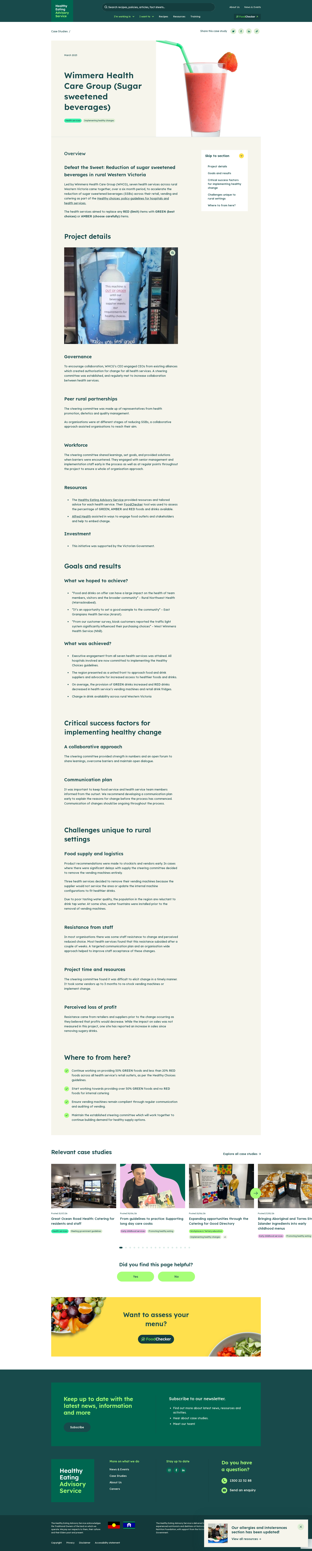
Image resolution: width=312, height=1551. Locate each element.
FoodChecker (133, 504)
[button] (124, 17)
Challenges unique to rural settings (222, 196)
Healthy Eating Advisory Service (101, 500)
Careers (115, 1488)
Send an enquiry (243, 1490)
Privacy (70, 1542)
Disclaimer (84, 1542)
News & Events (252, 7)
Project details (217, 166)
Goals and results (219, 173)
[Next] (255, 1193)
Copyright (56, 1542)
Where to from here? (222, 205)
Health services (72, 120)
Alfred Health (81, 516)
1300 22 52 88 (241, 1480)
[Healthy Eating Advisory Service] (62, 11)
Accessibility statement (107, 1542)
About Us (234, 7)
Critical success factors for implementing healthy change (224, 183)
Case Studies (59, 31)
